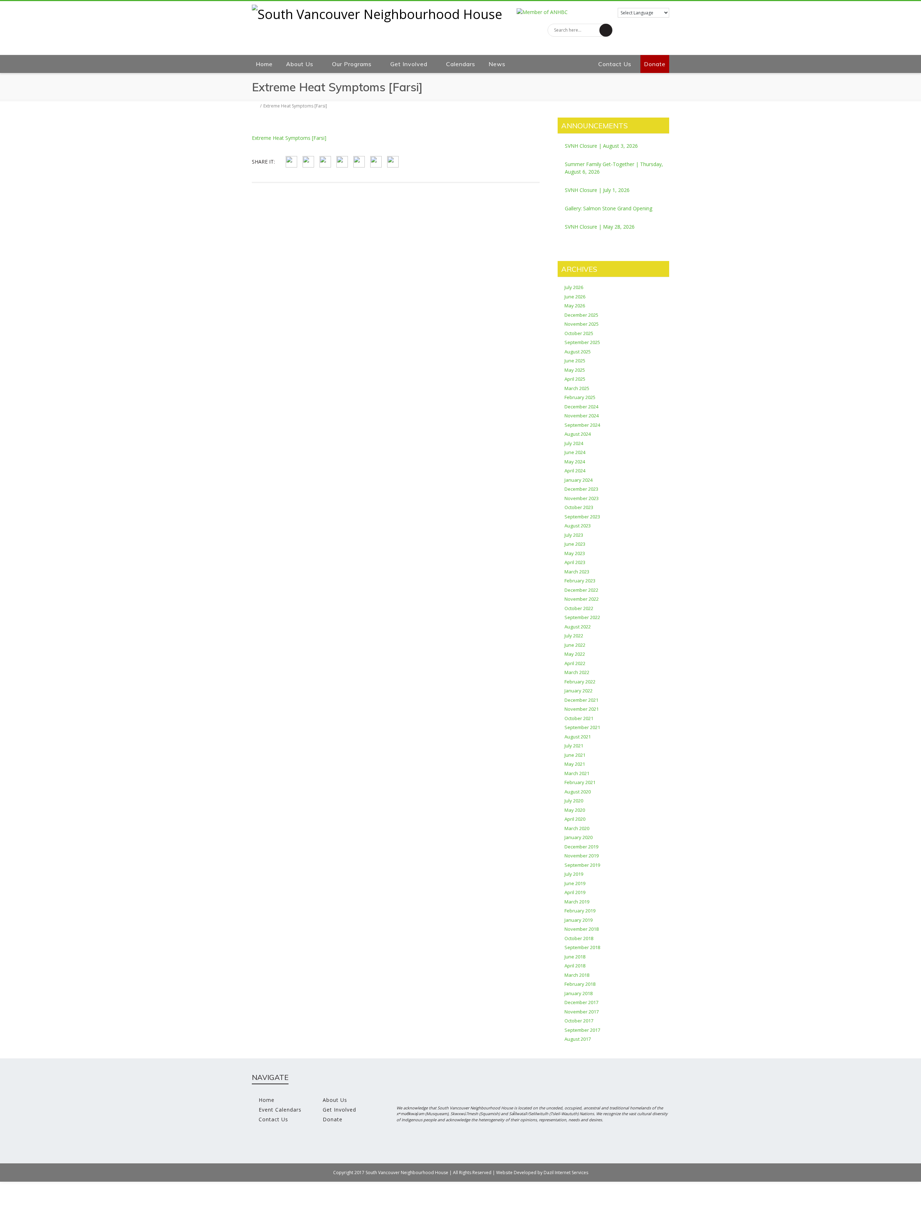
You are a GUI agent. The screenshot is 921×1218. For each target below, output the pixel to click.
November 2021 (581, 709)
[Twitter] (662, 47)
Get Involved (408, 64)
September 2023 (582, 516)
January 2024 (578, 480)
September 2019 (582, 865)
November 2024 (581, 415)
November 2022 (581, 599)
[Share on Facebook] (291, 162)
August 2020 (577, 791)
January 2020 (578, 837)
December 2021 (581, 700)
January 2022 (578, 690)
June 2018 (574, 956)
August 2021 (577, 736)
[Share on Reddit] (376, 162)
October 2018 (578, 938)
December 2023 (581, 489)
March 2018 (576, 975)
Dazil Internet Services (566, 1172)
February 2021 (579, 782)
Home (264, 64)
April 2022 (574, 663)
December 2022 (581, 590)
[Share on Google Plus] (342, 162)
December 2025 (581, 315)
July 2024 (573, 443)
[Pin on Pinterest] (325, 162)
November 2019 (581, 855)
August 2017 (577, 1039)
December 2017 (581, 1002)
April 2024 (574, 470)
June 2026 (574, 296)
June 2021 (574, 755)
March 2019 (576, 901)
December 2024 (581, 406)
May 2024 (574, 461)
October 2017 (578, 1020)
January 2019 (578, 920)
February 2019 (579, 910)
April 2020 (574, 819)
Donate (655, 64)
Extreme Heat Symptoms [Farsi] (289, 137)
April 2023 (574, 562)
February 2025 (579, 397)
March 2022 (576, 672)
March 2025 (576, 388)
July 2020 (573, 800)
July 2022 (573, 635)
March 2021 (576, 773)
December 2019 (581, 846)
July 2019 (573, 874)
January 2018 (578, 993)
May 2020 (574, 810)
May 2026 (574, 305)
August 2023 (577, 525)
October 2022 (578, 608)
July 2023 (573, 535)
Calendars (460, 64)
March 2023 (576, 571)
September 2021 (582, 727)
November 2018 (581, 929)
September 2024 (582, 425)
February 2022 (579, 681)
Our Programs (352, 64)
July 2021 (573, 745)
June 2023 (574, 544)
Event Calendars (280, 1109)
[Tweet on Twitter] (308, 162)
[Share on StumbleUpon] (359, 162)
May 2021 (574, 764)
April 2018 (574, 965)
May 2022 (574, 654)
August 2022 (577, 626)
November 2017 (581, 1011)
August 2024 (577, 434)
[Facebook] (647, 47)
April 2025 (574, 379)
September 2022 (582, 617)
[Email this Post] (393, 162)
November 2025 (581, 324)
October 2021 (578, 718)
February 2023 (579, 580)
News (497, 64)
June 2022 (574, 645)
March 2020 (576, 828)
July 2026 (573, 287)
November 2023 (581, 498)
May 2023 (574, 553)
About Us (299, 64)
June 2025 (574, 360)
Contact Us (614, 64)
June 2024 (574, 452)
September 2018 (582, 947)
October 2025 (578, 333)
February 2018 (579, 984)
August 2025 (577, 351)
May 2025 (574, 370)
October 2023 (578, 507)
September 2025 (582, 342)
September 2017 (582, 1030)
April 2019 (574, 892)
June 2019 (574, 883)
